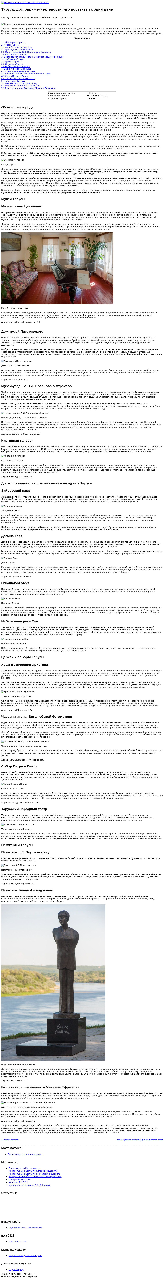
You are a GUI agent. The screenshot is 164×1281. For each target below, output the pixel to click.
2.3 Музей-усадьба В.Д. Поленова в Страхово (26, 52)
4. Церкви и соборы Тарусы (16, 69)
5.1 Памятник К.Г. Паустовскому (19, 83)
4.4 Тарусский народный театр (18, 78)
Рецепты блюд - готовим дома (25, 1255)
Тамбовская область (10, 1140)
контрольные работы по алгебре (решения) (33, 1171)
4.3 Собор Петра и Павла (14, 76)
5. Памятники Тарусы (13, 81)
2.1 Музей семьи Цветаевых (16, 47)
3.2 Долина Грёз (10, 61)
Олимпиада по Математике (24, 1168)
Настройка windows (19, 1179)
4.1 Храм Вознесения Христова (18, 71)
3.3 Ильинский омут (12, 64)
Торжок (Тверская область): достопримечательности (140, 1140)
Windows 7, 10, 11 (18, 1182)
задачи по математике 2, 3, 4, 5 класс (29, 1185)
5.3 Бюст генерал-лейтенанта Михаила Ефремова (28, 88)
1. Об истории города (13, 42)
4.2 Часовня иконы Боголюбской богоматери (25, 73)
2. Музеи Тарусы (10, 45)
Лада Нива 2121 (17, 1241)
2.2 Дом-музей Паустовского (17, 49)
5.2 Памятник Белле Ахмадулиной (20, 86)
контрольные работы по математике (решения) (35, 1176)
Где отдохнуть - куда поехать (24, 1154)
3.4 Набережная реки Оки (15, 66)
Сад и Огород (16, 1269)
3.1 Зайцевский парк (12, 59)
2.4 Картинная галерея (14, 54)
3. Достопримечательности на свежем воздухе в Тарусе (32, 57)
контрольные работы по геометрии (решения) (34, 1174)
